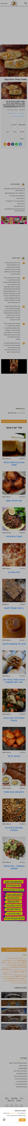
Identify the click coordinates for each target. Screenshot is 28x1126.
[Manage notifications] (4, 1119)
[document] (14, 563)
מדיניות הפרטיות (14, 1113)
